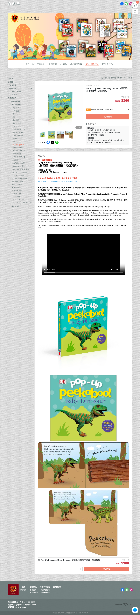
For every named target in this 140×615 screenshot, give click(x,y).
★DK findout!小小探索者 (18, 166)
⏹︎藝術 (13, 114)
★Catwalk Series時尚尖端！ (19, 178)
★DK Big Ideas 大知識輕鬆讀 (20, 169)
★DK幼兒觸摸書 (16, 154)
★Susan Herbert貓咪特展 (19, 172)
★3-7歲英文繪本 (16, 194)
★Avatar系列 (15, 187)
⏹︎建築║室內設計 (16, 123)
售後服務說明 (45, 592)
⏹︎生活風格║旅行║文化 (18, 129)
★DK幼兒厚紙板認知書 (18, 157)
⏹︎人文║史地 (15, 111)
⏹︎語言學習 (14, 138)
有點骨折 (14, 95)
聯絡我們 (23, 590)
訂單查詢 (33, 590)
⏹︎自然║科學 (15, 108)
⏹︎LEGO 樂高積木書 (17, 135)
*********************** (17, 148)
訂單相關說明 (33, 592)
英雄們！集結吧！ (16, 92)
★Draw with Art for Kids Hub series (21, 203)
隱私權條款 (57, 587)
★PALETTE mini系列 (17, 175)
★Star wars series (16, 190)
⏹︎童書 (13, 141)
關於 (23, 587)
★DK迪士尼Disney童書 (18, 163)
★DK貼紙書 (15, 160)
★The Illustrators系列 (17, 200)
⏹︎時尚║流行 (15, 126)
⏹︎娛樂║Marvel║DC (17, 132)
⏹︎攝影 (13, 117)
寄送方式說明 (45, 590)
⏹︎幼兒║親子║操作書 (17, 145)
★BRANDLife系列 (16, 184)
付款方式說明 (45, 587)
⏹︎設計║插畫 (15, 120)
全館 (88, 109)
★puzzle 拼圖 (15, 197)
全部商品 (33, 587)
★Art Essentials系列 (17, 181)
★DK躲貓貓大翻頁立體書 (18, 151)
